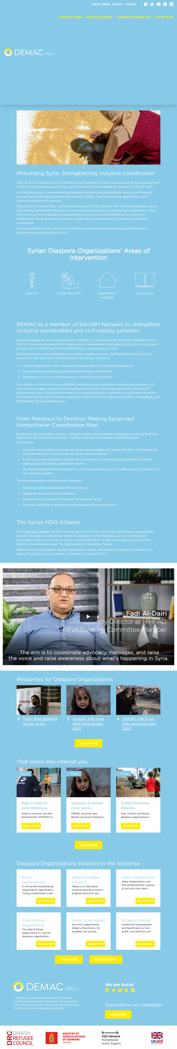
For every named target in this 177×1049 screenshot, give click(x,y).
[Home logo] (30, 52)
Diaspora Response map (134, 17)
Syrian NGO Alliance (36, 531)
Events (118, 4)
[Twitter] (152, 4)
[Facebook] (146, 4)
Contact (131, 4)
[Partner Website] (20, 1038)
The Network (164, 17)
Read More (31, 826)
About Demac (101, 4)
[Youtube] (158, 4)
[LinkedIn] (171, 4)
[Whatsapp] (165, 4)
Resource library (100, 17)
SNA (67, 544)
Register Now (105, 959)
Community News (70, 17)
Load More (88, 743)
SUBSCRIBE (118, 1014)
